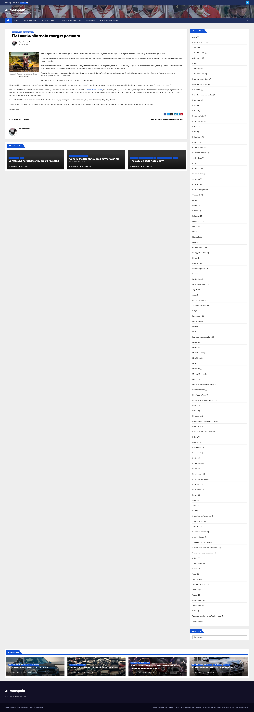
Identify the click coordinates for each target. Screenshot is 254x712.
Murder (194, 379)
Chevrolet (73, 156)
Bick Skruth (196, 89)
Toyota (175, 158)
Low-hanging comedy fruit (201, 337)
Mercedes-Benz (161, 158)
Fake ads (195, 216)
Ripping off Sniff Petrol (200, 479)
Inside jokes (196, 279)
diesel (194, 200)
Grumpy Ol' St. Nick (199, 253)
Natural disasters (198, 390)
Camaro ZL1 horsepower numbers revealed (34, 160)
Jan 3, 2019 (197, 673)
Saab (194, 500)
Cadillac (195, 142)
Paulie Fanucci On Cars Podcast (204, 421)
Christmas (196, 179)
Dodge (194, 205)
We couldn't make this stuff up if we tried (206, 616)
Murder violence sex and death (203, 384)
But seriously (197, 137)
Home (16, 20)
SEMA (194, 511)
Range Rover (197, 463)
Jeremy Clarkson (198, 300)
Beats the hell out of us (200, 84)
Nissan (170, 158)
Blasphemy (196, 100)
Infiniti (194, 274)
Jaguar (194, 290)
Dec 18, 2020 (136, 673)
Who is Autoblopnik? (109, 20)
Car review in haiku (199, 153)
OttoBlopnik (88, 673)
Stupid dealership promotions (203, 553)
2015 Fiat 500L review (19, 119)
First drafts (196, 237)
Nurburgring (196, 416)
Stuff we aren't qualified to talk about (205, 548)
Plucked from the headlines (202, 432)
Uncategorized (197, 600)
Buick (194, 132)
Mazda (194, 347)
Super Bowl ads (198, 563)
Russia (194, 495)
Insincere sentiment (199, 284)
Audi (194, 63)
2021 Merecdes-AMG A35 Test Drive (28, 667)
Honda (194, 258)
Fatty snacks (196, 221)
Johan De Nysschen (199, 305)
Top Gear (195, 590)
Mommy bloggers (198, 374)
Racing (195, 458)
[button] (247, 20)
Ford (194, 242)
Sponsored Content (199, 532)
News (21, 158)
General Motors (28, 32)
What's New (196, 621)
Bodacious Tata (198, 116)
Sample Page (221, 707)
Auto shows (134, 158)
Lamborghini (196, 316)
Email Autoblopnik (185, 707)
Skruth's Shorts (197, 521)
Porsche (195, 442)
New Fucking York (199, 395)
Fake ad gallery (30, 20)
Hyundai (195, 263)
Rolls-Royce (196, 490)
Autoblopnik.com (198, 74)
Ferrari (194, 226)
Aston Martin (196, 58)
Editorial (195, 211)
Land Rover (196, 321)
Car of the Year (197, 147)
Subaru (195, 558)
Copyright (90, 20)
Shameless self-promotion (201, 516)
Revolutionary (197, 474)
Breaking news (197, 121)
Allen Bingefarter (198, 42)
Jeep (194, 295)
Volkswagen (196, 605)
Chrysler (15, 32)
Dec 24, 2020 (75, 673)
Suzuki (194, 569)
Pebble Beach (197, 426)
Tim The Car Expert (199, 584)
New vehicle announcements (202, 400)
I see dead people (198, 268)
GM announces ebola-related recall (166, 119)
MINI (194, 363)
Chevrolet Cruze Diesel (94, 90)
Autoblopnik (15, 10)
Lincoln (195, 326)
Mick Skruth (196, 358)
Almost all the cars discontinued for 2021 (93, 667)
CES (194, 163)
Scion (194, 505)
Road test (195, 484)
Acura (194, 37)
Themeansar (39, 707)
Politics (195, 437)
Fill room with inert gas (70, 20)
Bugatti (194, 126)
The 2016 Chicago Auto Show (147, 160)
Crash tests (196, 195)
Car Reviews (197, 158)
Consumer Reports (199, 190)
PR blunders (196, 447)
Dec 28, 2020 (14, 673)
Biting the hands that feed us (202, 95)
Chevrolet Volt (197, 174)
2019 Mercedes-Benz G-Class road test (213, 667)
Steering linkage (198, 537)
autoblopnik (26, 42)
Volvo (194, 611)
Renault (195, 469)
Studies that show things (201, 542)
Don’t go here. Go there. (172, 707)
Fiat (21, 32)
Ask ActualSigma (198, 53)
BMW (194, 105)
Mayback (195, 342)
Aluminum (196, 47)
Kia (155, 158)
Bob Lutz (195, 111)
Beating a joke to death (200, 79)
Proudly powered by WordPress (14, 707)
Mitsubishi (196, 369)
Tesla (194, 574)
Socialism (196, 526)
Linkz (194, 332)
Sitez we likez (48, 20)
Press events (197, 453)
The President (197, 579)
